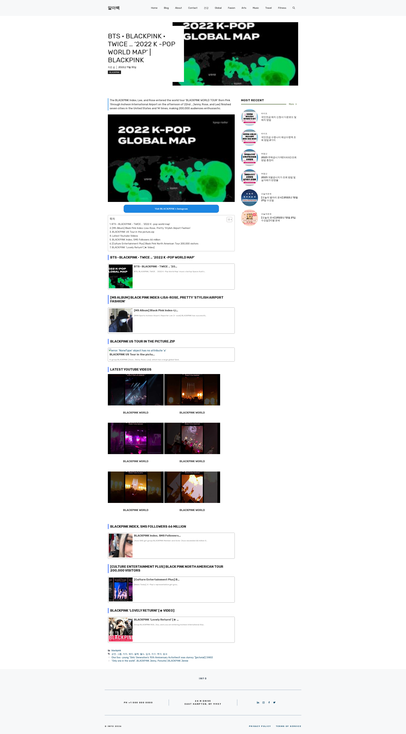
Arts (244, 7)
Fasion (231, 7)
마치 (125, 654)
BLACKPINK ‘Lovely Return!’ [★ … (156, 619)
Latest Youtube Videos (125, 235)
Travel (268, 7)
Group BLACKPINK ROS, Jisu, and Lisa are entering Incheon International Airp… (169, 625)
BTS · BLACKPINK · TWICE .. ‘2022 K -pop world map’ (140, 224)
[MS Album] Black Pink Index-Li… (156, 310)
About (178, 7)
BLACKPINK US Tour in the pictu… (132, 354)
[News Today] (156, 584)
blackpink (114, 72)
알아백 (114, 8)
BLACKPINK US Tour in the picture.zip (133, 231)
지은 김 (111, 67)
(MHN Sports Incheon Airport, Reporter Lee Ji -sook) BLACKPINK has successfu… (170, 315)
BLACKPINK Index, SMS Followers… (157, 535)
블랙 (136, 654)
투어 (159, 654)
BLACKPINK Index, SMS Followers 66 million (136, 239)
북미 (131, 654)
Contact (192, 7)
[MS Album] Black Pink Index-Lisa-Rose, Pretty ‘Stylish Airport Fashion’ (151, 228)
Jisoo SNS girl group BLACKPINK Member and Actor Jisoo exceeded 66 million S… (170, 541)
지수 (153, 654)
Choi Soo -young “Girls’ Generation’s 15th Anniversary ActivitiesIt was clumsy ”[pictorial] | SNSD (162, 657)
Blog (166, 7)
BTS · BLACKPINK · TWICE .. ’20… (155, 266)
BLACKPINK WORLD (135, 412)
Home (154, 7)
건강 (206, 7)
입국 (148, 654)
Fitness (282, 7)
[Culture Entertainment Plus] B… (157, 579)
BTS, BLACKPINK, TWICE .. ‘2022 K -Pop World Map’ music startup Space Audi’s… (170, 271)
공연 (113, 654)
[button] (227, 219)
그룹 (119, 654)
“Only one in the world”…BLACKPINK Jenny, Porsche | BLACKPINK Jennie (149, 660)
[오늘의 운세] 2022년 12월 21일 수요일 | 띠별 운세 (278, 219)
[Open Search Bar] (293, 8)
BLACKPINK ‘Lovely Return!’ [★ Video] (133, 247)
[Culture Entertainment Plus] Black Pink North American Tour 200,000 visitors (155, 243)
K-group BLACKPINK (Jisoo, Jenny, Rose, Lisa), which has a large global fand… (145, 360)
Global (218, 7)
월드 (142, 654)
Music (256, 7)
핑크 (165, 654)
